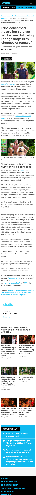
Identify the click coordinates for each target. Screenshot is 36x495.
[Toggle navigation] (31, 2)
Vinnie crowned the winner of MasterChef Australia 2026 (18, 451)
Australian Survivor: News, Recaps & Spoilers (16, 293)
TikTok (26, 283)
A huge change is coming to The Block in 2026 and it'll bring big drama (19, 443)
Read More (7, 317)
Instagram (8, 283)
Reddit (22, 170)
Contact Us (7, 491)
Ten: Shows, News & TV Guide (12, 292)
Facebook (16, 283)
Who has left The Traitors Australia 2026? (17, 435)
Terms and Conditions (13, 488)
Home (3, 16)
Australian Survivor (8, 84)
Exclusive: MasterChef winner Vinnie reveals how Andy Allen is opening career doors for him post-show (19, 460)
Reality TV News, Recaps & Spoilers (21, 290)
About (4, 478)
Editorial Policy (10, 485)
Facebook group (14, 278)
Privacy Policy (9, 481)
